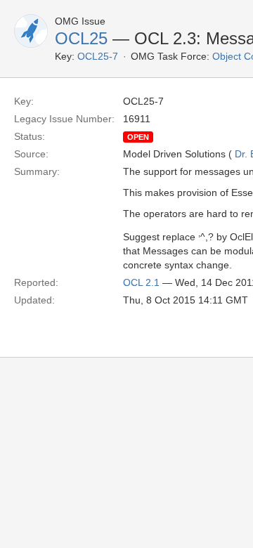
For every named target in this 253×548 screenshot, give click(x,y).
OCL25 (81, 38)
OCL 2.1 (141, 282)
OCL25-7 (97, 56)
